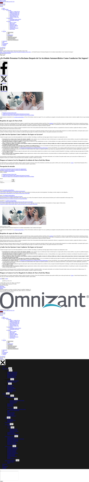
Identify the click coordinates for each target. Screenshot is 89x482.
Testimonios (4, 41)
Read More (15, 193)
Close (1, 481)
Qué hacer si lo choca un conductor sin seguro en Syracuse (11, 196)
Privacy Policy (3, 287)
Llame (72, 162)
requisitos (51, 123)
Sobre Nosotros (5, 9)
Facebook (3, 75)
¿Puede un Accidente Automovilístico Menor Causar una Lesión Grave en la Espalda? (16, 201)
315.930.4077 (2, 4)
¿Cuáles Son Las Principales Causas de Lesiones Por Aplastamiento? (13, 168)
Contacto (4, 45)
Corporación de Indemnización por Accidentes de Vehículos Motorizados (34, 147)
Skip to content (3, 0)
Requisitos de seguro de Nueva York (9, 112)
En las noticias (5, 43)
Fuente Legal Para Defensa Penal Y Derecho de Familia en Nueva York (17, 51)
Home (3, 8)
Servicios (4, 31)
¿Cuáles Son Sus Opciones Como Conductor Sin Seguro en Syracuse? (15, 113)
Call (1, 278)
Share (3, 76)
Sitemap (1, 288)
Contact (6, 278)
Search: (1, 178)
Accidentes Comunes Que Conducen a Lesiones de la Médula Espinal (13, 170)
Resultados (4, 44)
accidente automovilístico (19, 117)
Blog (3, 42)
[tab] (10, 32)
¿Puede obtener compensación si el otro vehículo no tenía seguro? (12, 191)
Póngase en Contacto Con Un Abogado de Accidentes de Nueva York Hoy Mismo (18, 115)
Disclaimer (2, 286)
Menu (1, 2)
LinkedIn (4, 91)
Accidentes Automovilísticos (5, 53)
